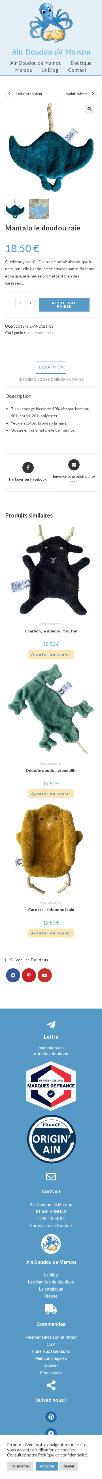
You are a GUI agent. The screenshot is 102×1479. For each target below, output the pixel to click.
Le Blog (50, 70)
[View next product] (93, 93)
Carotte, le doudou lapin (51, 909)
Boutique (81, 63)
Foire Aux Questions (51, 1351)
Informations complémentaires (51, 379)
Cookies (51, 1365)
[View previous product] (9, 93)
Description (51, 367)
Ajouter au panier (64, 304)
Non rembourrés (39, 332)
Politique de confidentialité (62, 1455)
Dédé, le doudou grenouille (51, 770)
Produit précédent (28, 94)
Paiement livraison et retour (51, 1337)
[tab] (51, 367)
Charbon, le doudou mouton (51, 631)
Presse (51, 1296)
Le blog (51, 1275)
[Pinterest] (29, 975)
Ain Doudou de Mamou (35, 63)
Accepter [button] (46, 1466)
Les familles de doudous (51, 1282)
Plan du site (51, 1372)
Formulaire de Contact (51, 1225)
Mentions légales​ (51, 1358)
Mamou (23, 70)
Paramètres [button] (20, 1466)
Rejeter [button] (69, 1466)
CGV (51, 1344)
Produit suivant (76, 94)
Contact (77, 70)
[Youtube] (45, 975)
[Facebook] (13, 975)
